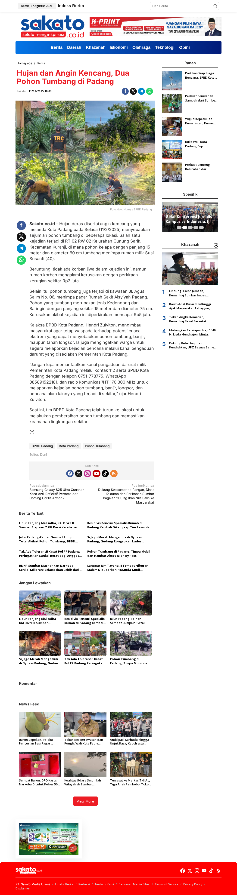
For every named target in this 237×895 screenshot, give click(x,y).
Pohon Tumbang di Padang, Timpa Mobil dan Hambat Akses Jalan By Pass (118, 553)
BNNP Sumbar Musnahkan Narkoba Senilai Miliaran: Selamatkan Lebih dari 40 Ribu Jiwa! (51, 567)
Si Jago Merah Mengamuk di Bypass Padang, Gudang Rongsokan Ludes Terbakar (114, 539)
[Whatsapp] (149, 91)
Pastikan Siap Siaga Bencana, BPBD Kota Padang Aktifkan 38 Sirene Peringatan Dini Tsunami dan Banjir (200, 75)
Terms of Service (166, 884)
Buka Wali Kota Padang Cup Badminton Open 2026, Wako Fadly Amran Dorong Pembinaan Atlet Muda (197, 144)
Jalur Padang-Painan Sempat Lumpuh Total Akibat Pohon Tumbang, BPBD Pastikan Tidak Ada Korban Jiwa (48, 539)
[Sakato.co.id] (53, 26)
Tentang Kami (104, 884)
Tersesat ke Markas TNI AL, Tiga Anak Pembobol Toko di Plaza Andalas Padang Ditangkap (130, 782)
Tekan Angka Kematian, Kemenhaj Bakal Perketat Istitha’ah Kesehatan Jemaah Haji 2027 (193, 319)
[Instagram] (87, 473)
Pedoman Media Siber (134, 884)
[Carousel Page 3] (190, 227)
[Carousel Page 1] (179, 227)
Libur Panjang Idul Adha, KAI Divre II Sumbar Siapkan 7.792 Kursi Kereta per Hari (48, 525)
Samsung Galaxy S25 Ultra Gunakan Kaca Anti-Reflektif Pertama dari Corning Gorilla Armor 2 (56, 491)
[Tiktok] (105, 473)
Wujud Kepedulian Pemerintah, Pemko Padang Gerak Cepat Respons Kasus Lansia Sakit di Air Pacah (200, 121)
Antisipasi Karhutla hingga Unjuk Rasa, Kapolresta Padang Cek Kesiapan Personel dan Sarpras (129, 742)
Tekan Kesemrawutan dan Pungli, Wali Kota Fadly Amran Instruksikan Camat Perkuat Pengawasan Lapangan (83, 742)
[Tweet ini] (133, 91)
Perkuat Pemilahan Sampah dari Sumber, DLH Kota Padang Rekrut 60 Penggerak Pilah (201, 98)
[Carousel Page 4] (195, 227)
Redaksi (84, 884)
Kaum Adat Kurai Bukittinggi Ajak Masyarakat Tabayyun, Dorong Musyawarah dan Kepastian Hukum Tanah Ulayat (192, 306)
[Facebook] (70, 473)
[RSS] (114, 473)
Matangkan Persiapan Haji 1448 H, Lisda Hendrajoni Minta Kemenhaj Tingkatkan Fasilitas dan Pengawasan (192, 332)
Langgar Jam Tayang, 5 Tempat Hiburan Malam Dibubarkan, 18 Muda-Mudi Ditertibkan (117, 567)
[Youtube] (96, 473)
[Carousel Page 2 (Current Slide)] (184, 227)
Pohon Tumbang (97, 446)
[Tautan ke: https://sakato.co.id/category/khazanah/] (216, 245)
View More (85, 801)
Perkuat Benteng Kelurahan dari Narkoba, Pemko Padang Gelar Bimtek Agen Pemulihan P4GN (201, 167)
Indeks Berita (64, 884)
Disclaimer (23, 888)
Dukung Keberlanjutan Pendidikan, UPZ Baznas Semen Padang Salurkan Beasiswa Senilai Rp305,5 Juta (192, 345)
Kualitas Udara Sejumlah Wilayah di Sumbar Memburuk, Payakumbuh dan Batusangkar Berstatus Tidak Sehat (84, 782)
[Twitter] (78, 473)
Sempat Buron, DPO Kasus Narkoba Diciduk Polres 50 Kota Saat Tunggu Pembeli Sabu (38, 782)
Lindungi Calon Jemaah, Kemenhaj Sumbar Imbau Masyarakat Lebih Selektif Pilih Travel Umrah (192, 293)
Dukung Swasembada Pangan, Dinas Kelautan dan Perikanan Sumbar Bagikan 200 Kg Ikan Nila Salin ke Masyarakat (126, 493)
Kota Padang (69, 446)
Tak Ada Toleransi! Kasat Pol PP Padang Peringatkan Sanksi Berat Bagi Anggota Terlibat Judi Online (50, 553)
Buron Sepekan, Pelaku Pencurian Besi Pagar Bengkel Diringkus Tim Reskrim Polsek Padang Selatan (36, 742)
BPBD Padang (42, 446)
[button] (215, 6)
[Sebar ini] (125, 91)
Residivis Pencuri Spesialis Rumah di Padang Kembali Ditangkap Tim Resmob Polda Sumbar (118, 525)
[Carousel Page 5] (201, 227)
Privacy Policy (192, 884)
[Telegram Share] (141, 91)
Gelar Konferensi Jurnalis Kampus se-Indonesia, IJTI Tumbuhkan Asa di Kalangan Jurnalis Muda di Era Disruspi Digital (190, 219)
